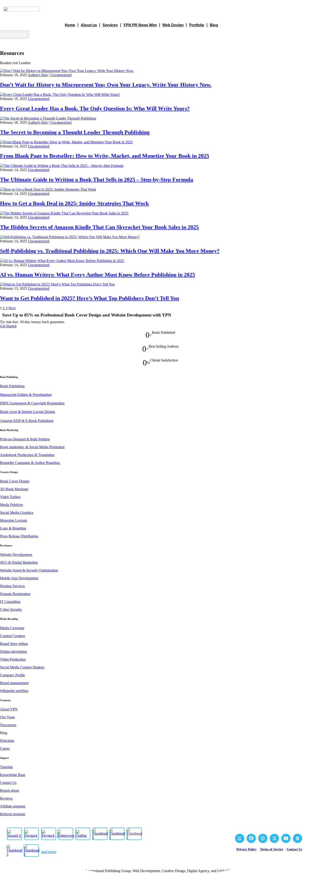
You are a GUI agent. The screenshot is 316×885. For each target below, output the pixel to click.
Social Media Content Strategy (22, 667)
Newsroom (8, 725)
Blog (214, 25)
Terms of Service (271, 849)
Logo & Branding (13, 528)
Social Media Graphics (16, 513)
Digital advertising (13, 651)
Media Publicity (11, 505)
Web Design (173, 25)
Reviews (6, 798)
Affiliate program (12, 806)
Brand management (14, 683)
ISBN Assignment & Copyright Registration (32, 403)
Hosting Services (12, 586)
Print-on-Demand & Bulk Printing (25, 439)
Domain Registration (15, 594)
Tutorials (6, 767)
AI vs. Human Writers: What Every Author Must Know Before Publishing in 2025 (97, 275)
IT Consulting (10, 602)
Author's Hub (38, 75)
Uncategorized (60, 75)
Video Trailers (10, 497)
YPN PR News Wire (140, 25)
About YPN (9, 709)
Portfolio (196, 25)
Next (11, 308)
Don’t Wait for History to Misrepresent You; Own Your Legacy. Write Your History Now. (105, 85)
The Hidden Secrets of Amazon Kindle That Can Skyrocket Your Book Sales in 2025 (99, 227)
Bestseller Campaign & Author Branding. (30, 463)
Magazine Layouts (13, 520)
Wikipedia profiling (14, 691)
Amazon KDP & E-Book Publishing (26, 421)
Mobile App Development (19, 578)
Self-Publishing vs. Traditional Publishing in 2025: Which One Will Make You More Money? (110, 251)
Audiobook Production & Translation (27, 455)
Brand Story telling (14, 644)
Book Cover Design (14, 481)
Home (70, 25)
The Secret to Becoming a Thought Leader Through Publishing (75, 132)
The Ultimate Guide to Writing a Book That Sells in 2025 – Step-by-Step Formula (96, 180)
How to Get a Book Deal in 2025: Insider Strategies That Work (74, 203)
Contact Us (8, 783)
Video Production (13, 659)
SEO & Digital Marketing (19, 562)
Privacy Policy (246, 849)
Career (5, 748)
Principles (7, 741)
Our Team (7, 717)
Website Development (16, 555)
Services (110, 25)
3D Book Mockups (14, 489)
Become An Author (14, 34)
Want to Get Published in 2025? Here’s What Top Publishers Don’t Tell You (89, 298)
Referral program (12, 814)
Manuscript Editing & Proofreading (26, 395)
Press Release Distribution (19, 536)
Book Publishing (12, 386)
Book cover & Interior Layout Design (27, 412)
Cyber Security (11, 609)
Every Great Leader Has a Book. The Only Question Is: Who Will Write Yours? (95, 108)
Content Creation (12, 636)
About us (89, 25)
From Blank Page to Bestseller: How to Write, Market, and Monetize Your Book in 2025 (104, 156)
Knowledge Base (12, 775)
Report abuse (9, 790)
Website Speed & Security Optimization (29, 570)
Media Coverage (12, 628)
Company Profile (12, 675)
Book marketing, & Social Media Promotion (32, 447)
